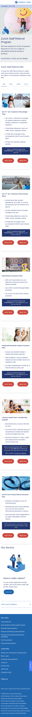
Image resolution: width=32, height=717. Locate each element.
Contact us (4, 662)
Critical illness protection (8, 643)
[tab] (4, 84)
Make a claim (5, 656)
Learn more (8, 160)
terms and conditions (20, 453)
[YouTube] (30, 683)
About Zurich (4, 688)
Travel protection (6, 621)
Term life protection (6, 640)
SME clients (4, 669)
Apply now (22, 160)
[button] (29, 84)
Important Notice (25, 688)
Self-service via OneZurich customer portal (13, 652)
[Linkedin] (20, 683)
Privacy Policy (16, 688)
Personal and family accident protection (13, 631)
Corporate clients (6, 672)
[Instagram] (2, 683)
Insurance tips (5, 665)
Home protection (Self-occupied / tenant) (13, 625)
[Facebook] (11, 683)
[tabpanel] (16, 316)
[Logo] (23, 2)
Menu (2, 2)
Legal (10, 688)
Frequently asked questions (9, 659)
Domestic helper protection (9, 628)
